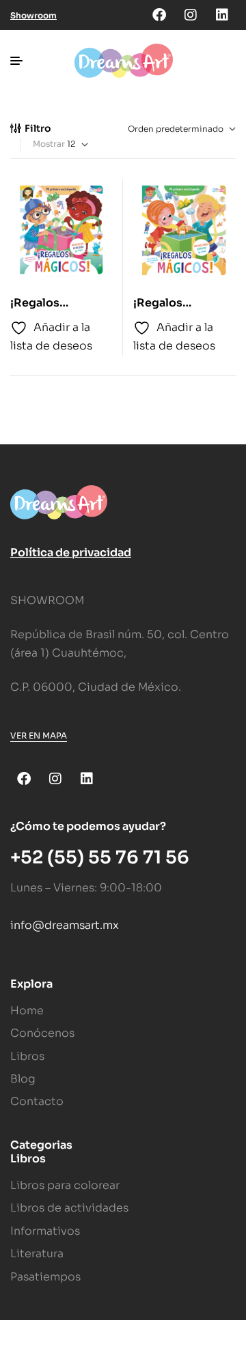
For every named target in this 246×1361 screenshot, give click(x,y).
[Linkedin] (222, 15)
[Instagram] (190, 15)
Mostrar (49, 144)
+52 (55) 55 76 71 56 (99, 857)
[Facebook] (159, 15)
